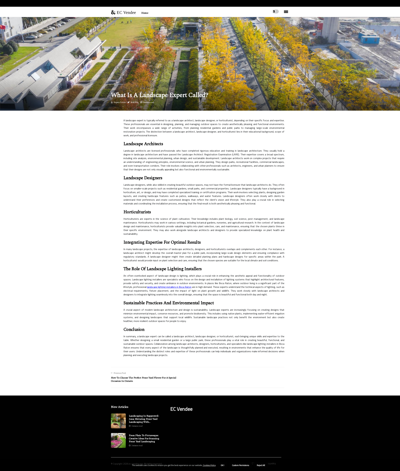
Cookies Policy (209, 465)
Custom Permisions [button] (240, 465)
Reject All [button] (261, 465)
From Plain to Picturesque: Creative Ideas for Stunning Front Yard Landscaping (144, 438)
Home (144, 13)
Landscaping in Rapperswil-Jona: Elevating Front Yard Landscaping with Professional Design (144, 418)
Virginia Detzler (119, 102)
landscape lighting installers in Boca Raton (169, 287)
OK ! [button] (222, 465)
